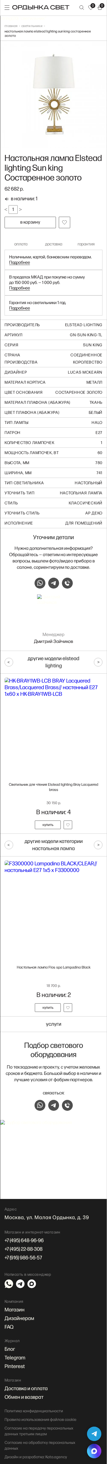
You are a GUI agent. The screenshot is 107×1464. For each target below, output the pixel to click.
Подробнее (19, 262)
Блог (10, 1349)
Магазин (15, 1310)
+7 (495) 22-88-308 (24, 1249)
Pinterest (15, 1366)
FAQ (9, 1327)
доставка (53, 244)
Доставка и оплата (26, 1389)
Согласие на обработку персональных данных (40, 1445)
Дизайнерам (19, 1318)
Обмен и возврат (24, 1397)
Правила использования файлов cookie (40, 1419)
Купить (48, 825)
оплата (20, 244)
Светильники (32, 26)
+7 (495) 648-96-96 (24, 1241)
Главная (11, 26)
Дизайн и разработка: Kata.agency (36, 1457)
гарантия (86, 244)
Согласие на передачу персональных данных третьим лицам (39, 1431)
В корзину (30, 222)
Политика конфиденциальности (34, 1411)
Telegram (15, 1358)
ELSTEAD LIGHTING (83, 324)
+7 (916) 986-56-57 (23, 1258)
